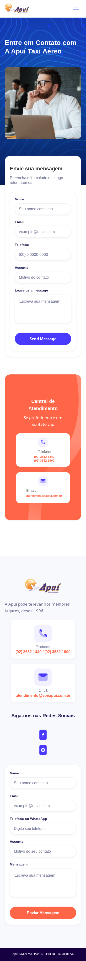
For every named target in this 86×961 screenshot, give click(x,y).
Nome (19, 199)
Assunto (22, 267)
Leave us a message (31, 290)
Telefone (22, 245)
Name (14, 773)
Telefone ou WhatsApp (28, 819)
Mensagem (18, 864)
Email (19, 222)
